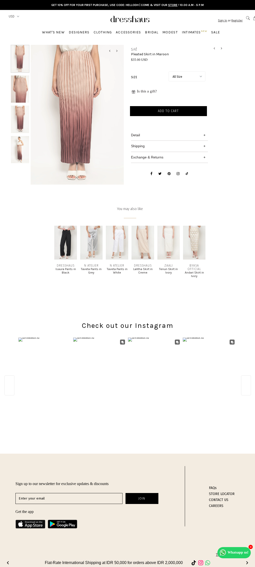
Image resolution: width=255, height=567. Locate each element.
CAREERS (216, 506)
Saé (134, 49)
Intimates (194, 32)
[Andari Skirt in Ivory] (194, 258)
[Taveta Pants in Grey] (91, 258)
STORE (173, 5)
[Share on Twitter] (160, 174)
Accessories (128, 32)
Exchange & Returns (147, 157)
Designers (79, 32)
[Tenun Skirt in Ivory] (168, 258)
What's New (53, 32)
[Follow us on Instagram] (178, 174)
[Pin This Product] (169, 174)
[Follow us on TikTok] (187, 174)
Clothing (103, 32)
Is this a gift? (147, 91)
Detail (135, 135)
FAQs (213, 488)
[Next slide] (247, 562)
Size (134, 77)
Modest (170, 32)
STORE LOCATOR (222, 494)
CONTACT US (218, 500)
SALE (215, 32)
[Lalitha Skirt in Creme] (142, 258)
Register (237, 20)
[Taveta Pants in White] (117, 258)
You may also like (130, 209)
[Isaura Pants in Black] (65, 258)
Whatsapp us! (238, 552)
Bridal (151, 32)
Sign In (222, 20)
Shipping (138, 146)
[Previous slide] (8, 562)
